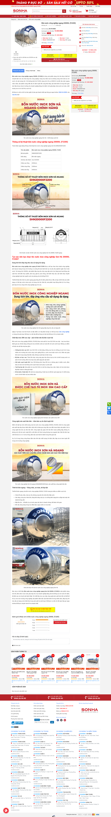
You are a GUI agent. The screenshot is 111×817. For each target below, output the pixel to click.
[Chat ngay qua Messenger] (109, 408)
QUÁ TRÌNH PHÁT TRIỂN (66, 16)
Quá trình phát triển (15, 711)
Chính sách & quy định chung (41, 716)
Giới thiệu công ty (15, 706)
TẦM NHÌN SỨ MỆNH (80, 16)
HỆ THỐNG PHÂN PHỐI (37, 16)
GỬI (52, 722)
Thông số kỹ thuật (30, 70)
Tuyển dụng (89, 6)
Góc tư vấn (73, 6)
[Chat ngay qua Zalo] (109, 412)
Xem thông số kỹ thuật (16, 54)
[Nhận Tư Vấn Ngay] (109, 404)
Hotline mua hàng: (64, 706)
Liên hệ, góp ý (14, 716)
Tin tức (81, 6)
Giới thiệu (97, 6)
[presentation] (12, 668)
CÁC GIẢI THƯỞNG (51, 16)
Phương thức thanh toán (17, 719)
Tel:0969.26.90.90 (15, 739)
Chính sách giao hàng (39, 708)
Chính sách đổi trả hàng (39, 711)
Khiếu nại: (62, 711)
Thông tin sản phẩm (18, 70)
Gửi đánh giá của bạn (60, 622)
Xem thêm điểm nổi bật (25, 64)
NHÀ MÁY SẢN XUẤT (94, 16)
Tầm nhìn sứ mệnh (15, 708)
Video (38, 70)
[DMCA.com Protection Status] (21, 727)
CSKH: (61, 708)
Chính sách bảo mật (39, 713)
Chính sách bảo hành (39, 706)
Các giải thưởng (15, 713)
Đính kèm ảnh (17, 645)
